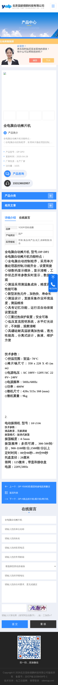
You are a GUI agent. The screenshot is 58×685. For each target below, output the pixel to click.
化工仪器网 (21, 680)
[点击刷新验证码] (37, 608)
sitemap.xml (48, 680)
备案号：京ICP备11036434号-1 (31, 676)
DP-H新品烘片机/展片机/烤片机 (33, 499)
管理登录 (34, 680)
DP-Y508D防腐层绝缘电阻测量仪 (34, 486)
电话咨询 (53, 288)
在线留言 (24, 217)
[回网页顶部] (53, 277)
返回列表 (13, 492)
